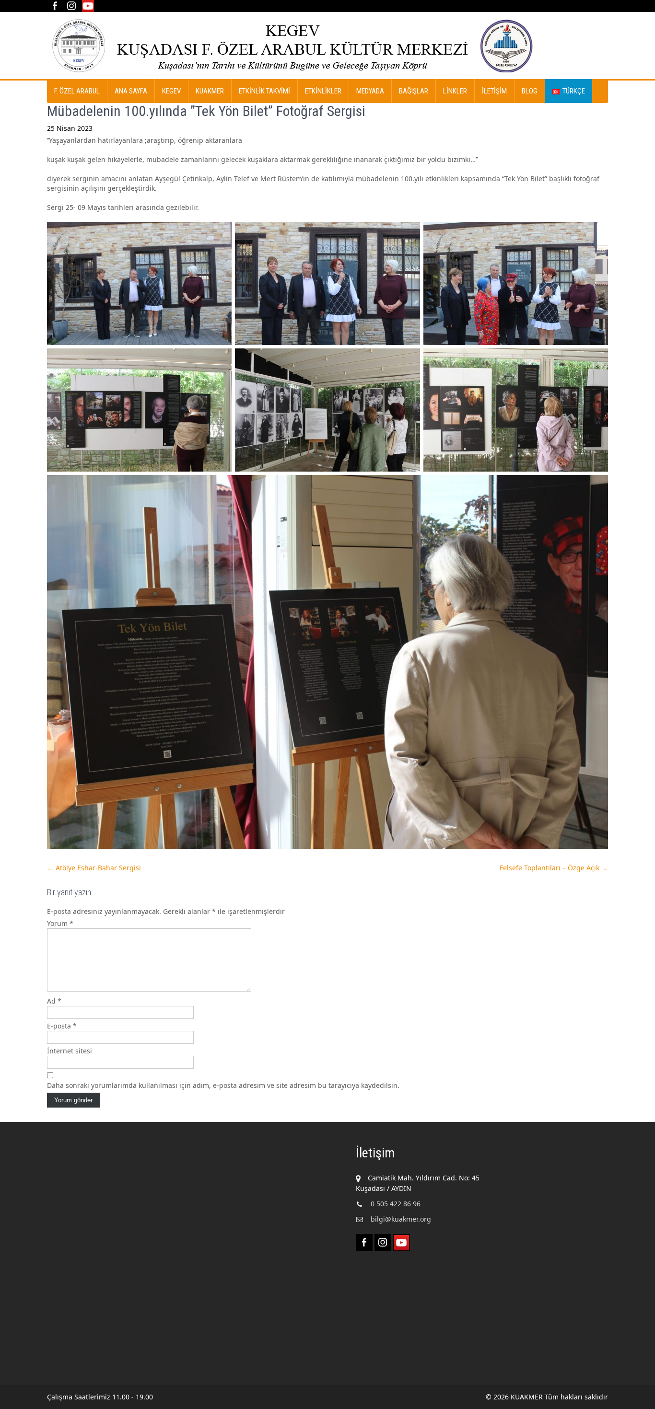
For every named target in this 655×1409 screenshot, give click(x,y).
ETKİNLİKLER (323, 91)
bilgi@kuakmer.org (401, 1219)
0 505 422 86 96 (396, 1203)
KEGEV (171, 91)
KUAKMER (210, 91)
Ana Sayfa (131, 91)
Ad (54, 1000)
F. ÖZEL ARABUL (77, 91)
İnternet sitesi (69, 1050)
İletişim (494, 91)
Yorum (60, 923)
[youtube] (88, 6)
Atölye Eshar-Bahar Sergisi (94, 867)
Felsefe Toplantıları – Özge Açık (554, 867)
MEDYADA (370, 91)
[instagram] (71, 6)
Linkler (455, 91)
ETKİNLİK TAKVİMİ (264, 91)
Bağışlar (413, 91)
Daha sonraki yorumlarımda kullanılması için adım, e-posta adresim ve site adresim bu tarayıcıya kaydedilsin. (223, 1085)
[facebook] (54, 6)
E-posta (62, 1025)
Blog (530, 91)
